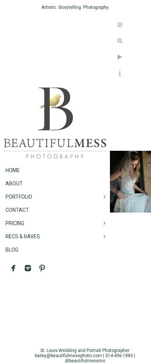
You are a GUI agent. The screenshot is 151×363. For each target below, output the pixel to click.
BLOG (11, 250)
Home (12, 170)
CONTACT (17, 210)
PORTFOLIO (18, 197)
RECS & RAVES (22, 236)
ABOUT (14, 183)
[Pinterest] (42, 268)
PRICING (14, 223)
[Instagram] (28, 268)
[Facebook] (13, 268)
